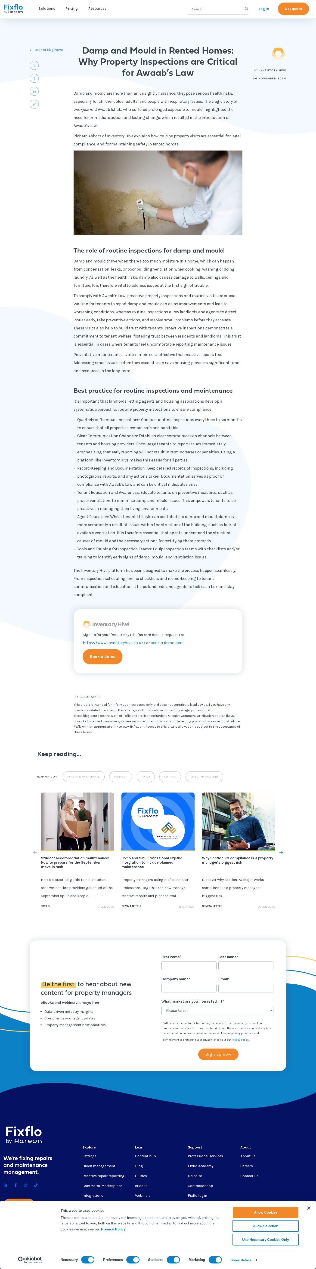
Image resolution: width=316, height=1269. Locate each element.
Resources (97, 8)
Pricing (71, 8)
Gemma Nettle (131, 906)
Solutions (47, 8)
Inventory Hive (273, 70)
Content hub (145, 1156)
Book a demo (102, 656)
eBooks (141, 1186)
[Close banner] (308, 1208)
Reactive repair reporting (103, 1176)
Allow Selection (265, 1226)
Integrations (93, 1195)
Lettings (170, 776)
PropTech (120, 776)
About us (248, 1156)
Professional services (205, 1156)
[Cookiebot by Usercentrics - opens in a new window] (30, 1260)
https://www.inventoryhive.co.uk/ (114, 642)
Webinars (143, 1195)
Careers (246, 1166)
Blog (139, 1166)
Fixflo (146, 776)
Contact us (249, 1176)
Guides (141, 1176)
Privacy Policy (113, 1229)
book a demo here (167, 642)
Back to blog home (49, 50)
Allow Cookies (265, 1212)
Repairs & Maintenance (84, 776)
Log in (264, 8)
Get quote (293, 8)
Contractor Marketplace (102, 1186)
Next (276, 852)
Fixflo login (197, 1195)
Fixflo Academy (200, 1166)
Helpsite (195, 1176)
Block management (99, 1166)
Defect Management (204, 776)
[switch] (132, 1259)
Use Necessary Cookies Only (265, 1240)
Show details (240, 1260)
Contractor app (200, 1186)
